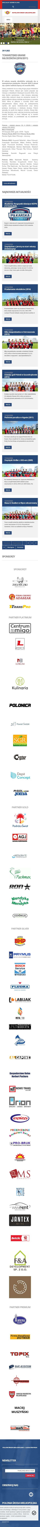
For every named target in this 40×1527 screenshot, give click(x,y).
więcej (8, 234)
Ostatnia (20, 547)
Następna (10, 547)
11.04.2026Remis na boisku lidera (20, 41)
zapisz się (30, 1475)
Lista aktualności (9, 183)
